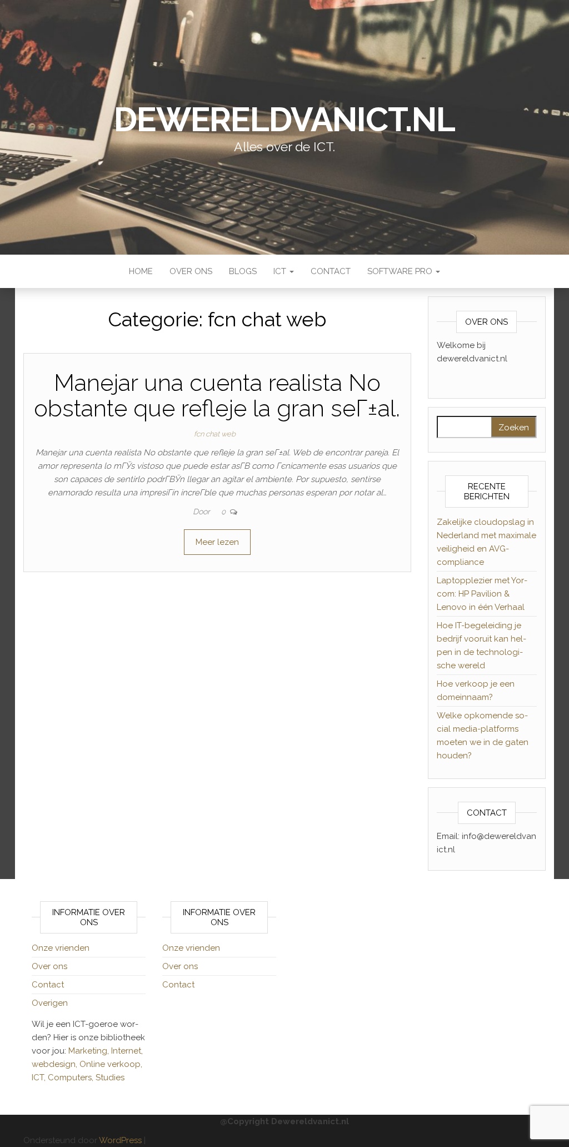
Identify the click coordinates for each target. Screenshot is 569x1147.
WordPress (120, 1140)
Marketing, (88, 1051)
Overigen (50, 1003)
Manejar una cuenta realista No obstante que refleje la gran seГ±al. (217, 395)
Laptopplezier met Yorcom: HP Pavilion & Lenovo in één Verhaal (482, 593)
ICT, (40, 1077)
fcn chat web (215, 434)
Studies (110, 1077)
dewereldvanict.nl (284, 119)
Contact (331, 271)
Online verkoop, (110, 1064)
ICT (280, 271)
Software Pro (401, 271)
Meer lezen (217, 542)
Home (141, 271)
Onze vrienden (60, 948)
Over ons (190, 271)
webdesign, (55, 1064)
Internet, (127, 1051)
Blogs (243, 271)
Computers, (72, 1077)
